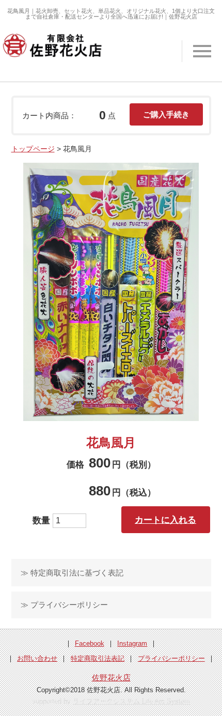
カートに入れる (165, 520)
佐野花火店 (111, 677)
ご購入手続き (166, 114)
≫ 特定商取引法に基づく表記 (72, 572)
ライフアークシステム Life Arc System (131, 701)
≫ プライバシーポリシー (64, 604)
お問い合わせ (37, 658)
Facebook (89, 643)
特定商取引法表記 (97, 658)
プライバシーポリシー (171, 658)
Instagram (132, 643)
